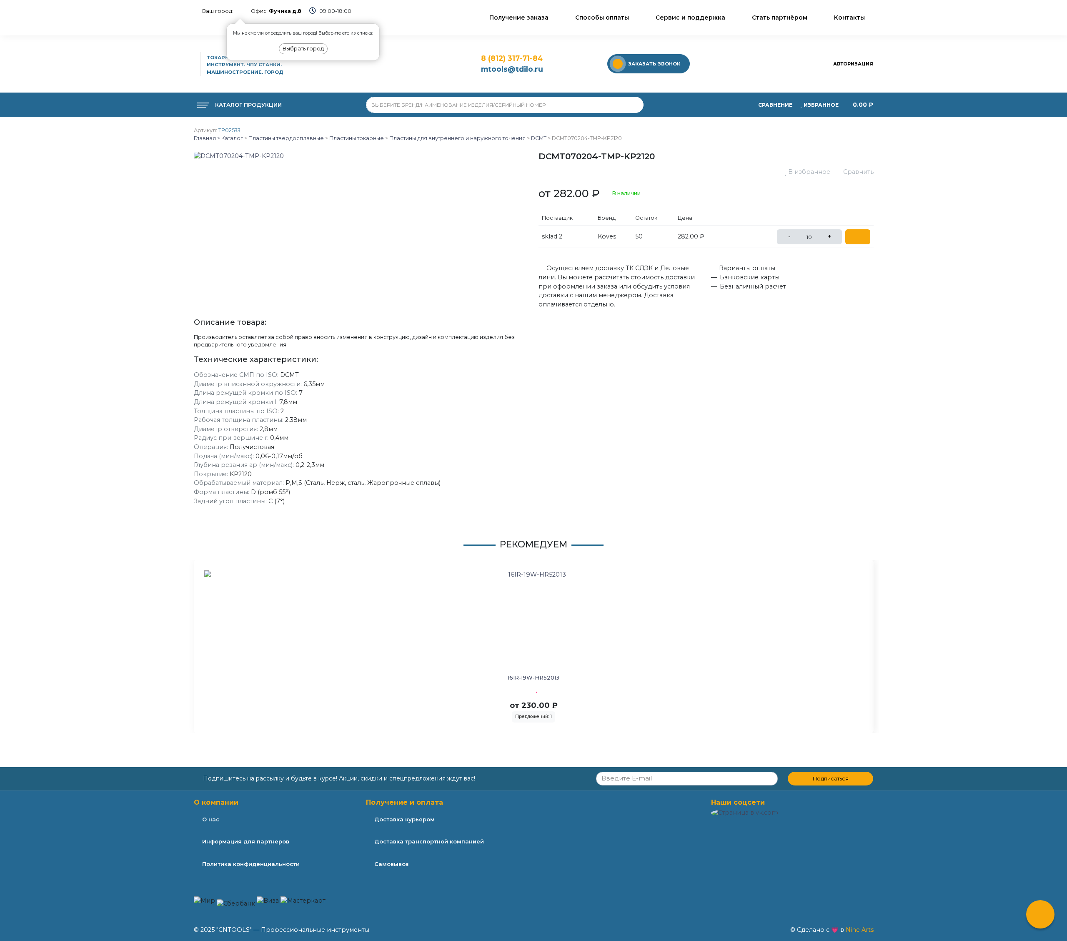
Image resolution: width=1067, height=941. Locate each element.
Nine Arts (860, 929)
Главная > (207, 138)
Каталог (231, 138)
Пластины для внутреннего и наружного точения (457, 138)
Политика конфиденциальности (251, 864)
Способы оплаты (602, 17)
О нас (210, 819)
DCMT (538, 138)
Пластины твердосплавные (286, 138)
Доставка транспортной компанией (429, 841)
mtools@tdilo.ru (512, 69)
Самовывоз (391, 864)
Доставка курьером (404, 819)
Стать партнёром (779, 17)
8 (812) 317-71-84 (512, 58)
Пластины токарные (356, 138)
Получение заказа (519, 17)
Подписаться (831, 778)
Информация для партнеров (245, 841)
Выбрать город (303, 48)
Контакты (849, 17)
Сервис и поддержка (690, 17)
